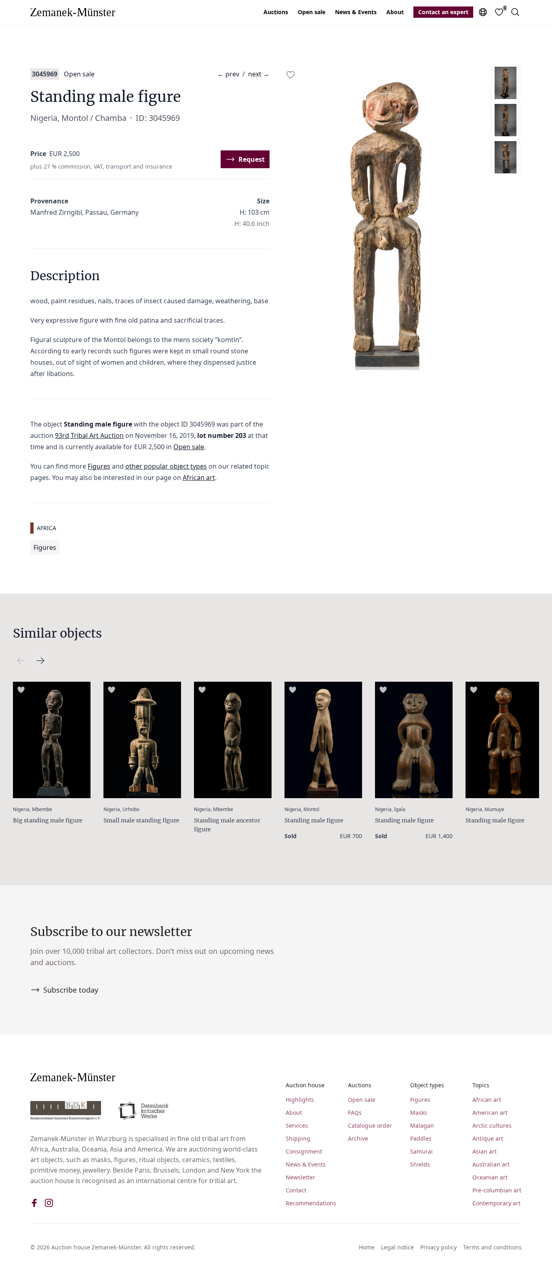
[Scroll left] (40, 661)
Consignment (304, 1151)
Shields (420, 1164)
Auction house (305, 1085)
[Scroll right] (21, 661)
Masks (418, 1112)
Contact (296, 1190)
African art (199, 477)
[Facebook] (34, 1203)
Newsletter (300, 1177)
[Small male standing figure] (142, 740)
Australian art (491, 1164)
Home (367, 1247)
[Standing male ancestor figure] (233, 740)
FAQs (355, 1112)
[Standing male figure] (323, 740)
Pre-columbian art (496, 1190)
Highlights (300, 1099)
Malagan (422, 1125)
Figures (99, 466)
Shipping (298, 1138)
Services (297, 1125)
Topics (480, 1085)
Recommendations (310, 1203)
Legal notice (397, 1247)
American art (490, 1112)
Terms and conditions (492, 1247)
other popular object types (166, 466)
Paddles (421, 1138)
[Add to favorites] (290, 75)
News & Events (356, 12)
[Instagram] (49, 1203)
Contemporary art (496, 1203)
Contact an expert (443, 12)
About (395, 12)
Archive (358, 1138)
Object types (427, 1085)
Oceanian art (490, 1177)
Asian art (484, 1151)
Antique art (487, 1138)
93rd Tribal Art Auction (89, 435)
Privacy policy (438, 1247)
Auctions (275, 12)
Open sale (311, 12)
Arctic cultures (492, 1125)
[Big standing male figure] (52, 740)
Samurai (421, 1151)
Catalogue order (370, 1125)
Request (251, 159)
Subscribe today (70, 990)
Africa (46, 528)
